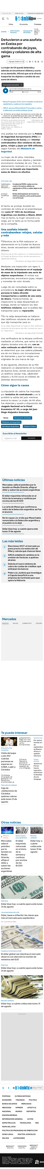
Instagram (14, 1088)
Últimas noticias (23, 1096)
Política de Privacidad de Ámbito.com (19, 1130)
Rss (37, 1123)
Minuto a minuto (6, 837)
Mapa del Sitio (9, 1127)
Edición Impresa (9, 1115)
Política (33, 1100)
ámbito (4, 32)
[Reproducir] (5, 90)
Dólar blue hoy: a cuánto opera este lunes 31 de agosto (20, 530)
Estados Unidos (30, 426)
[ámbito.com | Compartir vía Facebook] (30, 62)
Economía (24, 24)
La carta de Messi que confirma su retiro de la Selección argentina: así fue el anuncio (22, 509)
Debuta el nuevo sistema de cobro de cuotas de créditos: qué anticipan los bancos (24, 566)
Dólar (11, 24)
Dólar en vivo (19, 13)
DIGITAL (10, 1147)
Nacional (6, 1111)
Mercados (26, 1104)
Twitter (3, 1088)
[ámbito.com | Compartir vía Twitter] (33, 62)
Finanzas (37, 24)
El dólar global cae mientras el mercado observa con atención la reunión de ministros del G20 (21, 957)
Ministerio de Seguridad (11, 422)
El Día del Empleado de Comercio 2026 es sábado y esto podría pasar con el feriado (27, 196)
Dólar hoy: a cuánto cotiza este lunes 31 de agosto (36, 846)
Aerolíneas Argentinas (10, 426)
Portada (6, 1096)
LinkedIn (19, 1088)
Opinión (19, 1107)
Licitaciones (19, 1138)
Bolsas (15, 623)
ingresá (39, 18)
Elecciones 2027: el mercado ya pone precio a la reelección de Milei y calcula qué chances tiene (24, 548)
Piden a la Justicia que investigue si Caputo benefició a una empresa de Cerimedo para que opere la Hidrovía (25, 576)
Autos (30, 1119)
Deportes (31, 1111)
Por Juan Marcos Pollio (8, 922)
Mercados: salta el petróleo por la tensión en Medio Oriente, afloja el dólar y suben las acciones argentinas (21, 487)
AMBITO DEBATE (34, 1147)
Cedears (39, 623)
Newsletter (36, 1088)
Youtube (25, 1088)
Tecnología (25, 1123)
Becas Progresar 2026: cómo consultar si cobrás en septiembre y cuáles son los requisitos (23, 103)
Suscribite (31, 438)
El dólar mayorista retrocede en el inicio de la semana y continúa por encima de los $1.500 (19, 498)
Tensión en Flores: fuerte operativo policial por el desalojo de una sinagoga (38, 771)
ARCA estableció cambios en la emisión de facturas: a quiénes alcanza (23, 557)
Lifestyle (31, 1107)
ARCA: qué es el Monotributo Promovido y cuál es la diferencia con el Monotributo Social (22, 109)
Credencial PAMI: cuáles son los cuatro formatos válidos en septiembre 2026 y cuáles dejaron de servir (27, 187)
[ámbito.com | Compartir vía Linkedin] (35, 62)
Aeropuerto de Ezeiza (27, 31)
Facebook (8, 1088)
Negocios (6, 1107)
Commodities (27, 623)
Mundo (18, 1111)
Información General (15, 31)
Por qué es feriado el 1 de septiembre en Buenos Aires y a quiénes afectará (38, 748)
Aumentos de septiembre (35, 13)
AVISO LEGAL (7, 1134)
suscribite (32, 18)
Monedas (5, 623)
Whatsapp (31, 1088)
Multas (5, 1138)
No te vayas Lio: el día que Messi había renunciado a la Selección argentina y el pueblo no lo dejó (21, 520)
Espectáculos (8, 1123)
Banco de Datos (9, 1104)
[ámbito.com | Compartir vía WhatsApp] (27, 62)
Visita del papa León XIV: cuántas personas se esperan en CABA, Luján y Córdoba (8, 761)
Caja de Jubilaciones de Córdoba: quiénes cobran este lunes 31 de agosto (9, 795)
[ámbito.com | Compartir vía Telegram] (38, 62)
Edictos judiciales (27, 1134)
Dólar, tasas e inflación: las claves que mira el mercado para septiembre (19, 916)
